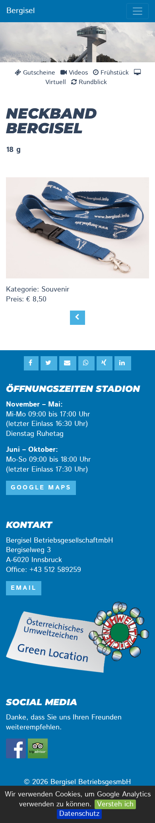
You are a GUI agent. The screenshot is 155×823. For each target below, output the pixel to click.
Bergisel (20, 11)
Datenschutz (79, 814)
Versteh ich (115, 805)
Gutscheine (38, 72)
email (24, 588)
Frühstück (114, 72)
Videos (77, 72)
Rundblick (92, 82)
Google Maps (41, 487)
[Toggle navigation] (137, 11)
